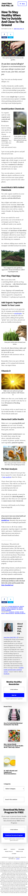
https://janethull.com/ (7, 585)
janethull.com (5, 520)
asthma (17, 612)
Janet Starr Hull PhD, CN (7, 4)
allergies (11, 612)
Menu (23, 3)
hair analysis (7, 477)
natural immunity (11, 609)
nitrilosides (18, 313)
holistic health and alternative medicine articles (14, 669)
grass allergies (9, 613)
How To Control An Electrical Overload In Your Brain (13, 724)
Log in (17, 858)
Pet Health (20, 609)
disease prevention (13, 606)
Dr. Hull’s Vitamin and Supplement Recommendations (10, 772)
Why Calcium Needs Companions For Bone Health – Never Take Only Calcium (14, 745)
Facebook (6, 673)
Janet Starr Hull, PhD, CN (11, 637)
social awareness (6, 610)
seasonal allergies (20, 613)
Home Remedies (14, 607)
